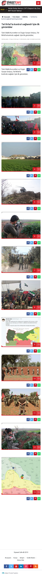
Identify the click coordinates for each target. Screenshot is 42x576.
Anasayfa (7, 17)
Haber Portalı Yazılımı (11, 573)
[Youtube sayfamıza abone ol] (16, 566)
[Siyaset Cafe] (11, 3)
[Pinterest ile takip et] (30, 566)
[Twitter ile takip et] (11, 566)
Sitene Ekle (20, 560)
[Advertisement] (21, 526)
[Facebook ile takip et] (6, 566)
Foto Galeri (16, 17)
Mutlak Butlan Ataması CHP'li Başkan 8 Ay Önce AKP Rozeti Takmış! (24, 9)
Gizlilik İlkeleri (31, 558)
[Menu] (38, 3)
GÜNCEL (25, 17)
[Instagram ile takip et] (25, 566)
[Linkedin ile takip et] (21, 566)
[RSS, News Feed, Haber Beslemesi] (35, 566)
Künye (15, 558)
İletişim (22, 558)
